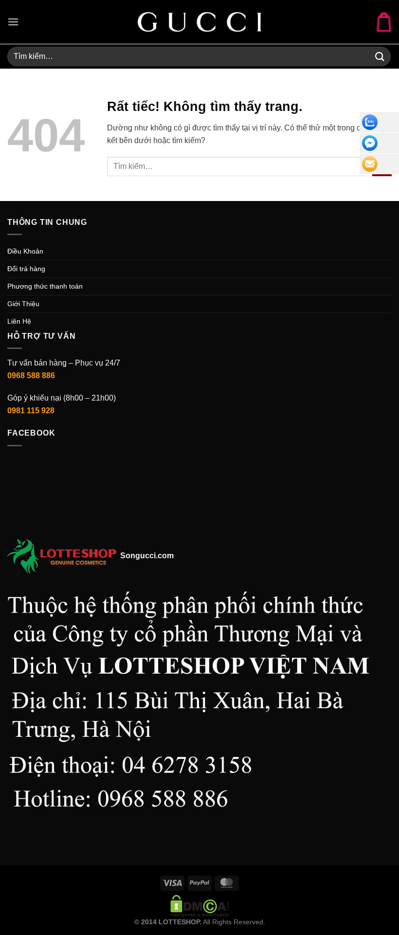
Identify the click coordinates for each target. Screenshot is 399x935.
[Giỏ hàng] (384, 22)
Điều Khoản (25, 251)
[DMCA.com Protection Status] (199, 905)
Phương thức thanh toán (45, 286)
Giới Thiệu (23, 304)
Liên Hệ (19, 321)
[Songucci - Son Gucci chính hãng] (199, 22)
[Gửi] (380, 56)
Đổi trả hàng (26, 269)
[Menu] (13, 22)
